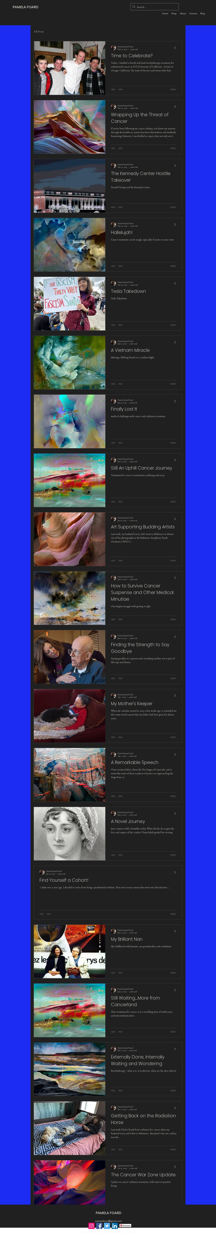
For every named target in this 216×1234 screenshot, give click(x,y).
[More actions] (176, 48)
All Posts (39, 31)
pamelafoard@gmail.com (108, 1228)
